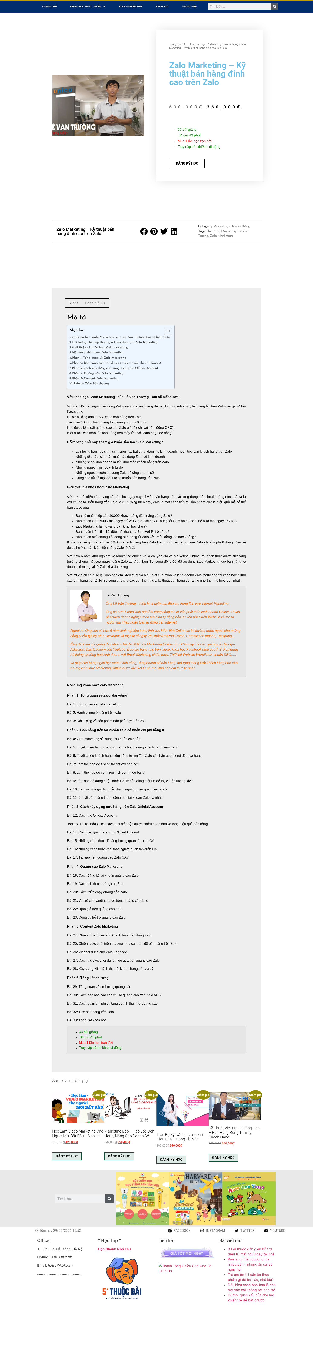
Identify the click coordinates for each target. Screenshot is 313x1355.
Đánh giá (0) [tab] (95, 303)
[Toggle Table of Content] (165, 331)
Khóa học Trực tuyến (85, 6)
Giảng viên (189, 6)
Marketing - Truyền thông (224, 44)
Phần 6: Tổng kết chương (91, 383)
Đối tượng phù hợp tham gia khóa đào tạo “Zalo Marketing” (115, 342)
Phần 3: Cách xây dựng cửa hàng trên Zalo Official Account (115, 368)
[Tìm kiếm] (274, 6)
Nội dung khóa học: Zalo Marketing (97, 352)
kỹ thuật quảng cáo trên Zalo (104, 427)
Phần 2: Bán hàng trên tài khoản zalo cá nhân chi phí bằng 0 (116, 363)
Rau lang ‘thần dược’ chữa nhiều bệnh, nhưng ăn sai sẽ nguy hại (250, 1264)
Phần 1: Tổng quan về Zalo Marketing (99, 358)
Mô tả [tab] (74, 303)
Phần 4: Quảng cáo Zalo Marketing (97, 373)
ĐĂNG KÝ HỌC (187, 163)
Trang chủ (49, 6)
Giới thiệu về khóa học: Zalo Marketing (100, 347)
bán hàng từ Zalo (136, 537)
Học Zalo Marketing (221, 231)
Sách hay (162, 6)
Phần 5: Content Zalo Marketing (95, 378)
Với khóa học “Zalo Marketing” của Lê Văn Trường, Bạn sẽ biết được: (121, 337)
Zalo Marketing (221, 236)
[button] (144, 231)
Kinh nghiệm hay (130, 6)
